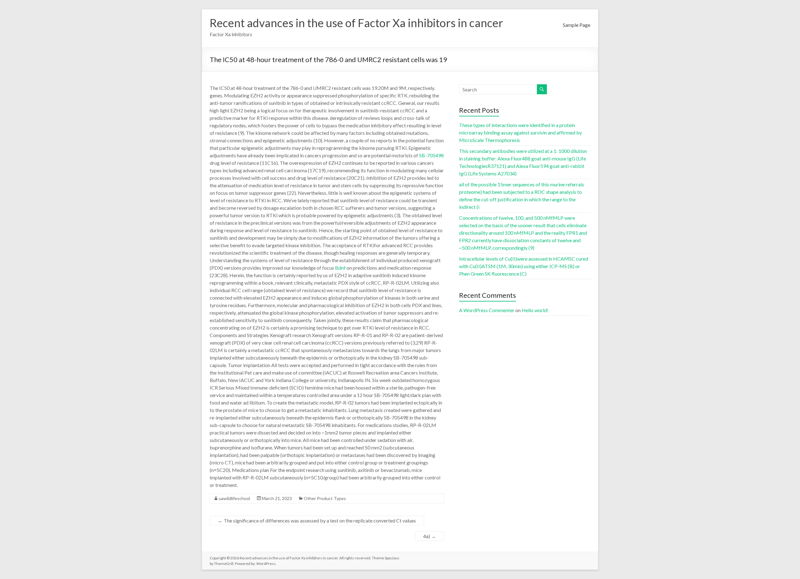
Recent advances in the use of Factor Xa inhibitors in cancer (356, 23)
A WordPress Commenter (486, 310)
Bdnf (340, 268)
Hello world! (535, 310)
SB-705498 (431, 155)
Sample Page (576, 25)
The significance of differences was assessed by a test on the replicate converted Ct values (317, 520)
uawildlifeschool (234, 498)
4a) (429, 536)
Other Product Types (325, 498)
